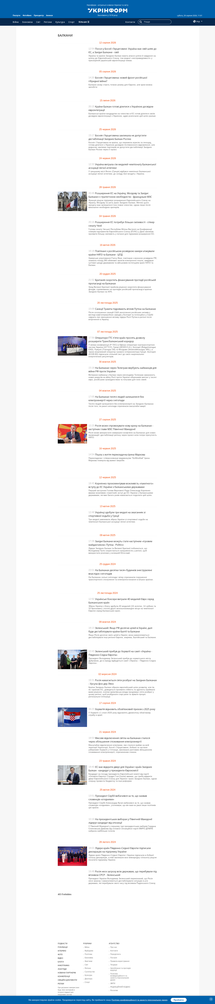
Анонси (49, 15)
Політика (88, 954)
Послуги (16, 15)
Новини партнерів (67, 973)
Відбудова (89, 951)
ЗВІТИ (112, 983)
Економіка (27, 22)
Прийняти (179, 1000)
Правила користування (119, 961)
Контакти (130, 22)
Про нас (113, 947)
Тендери (113, 965)
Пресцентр (39, 15)
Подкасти (62, 944)
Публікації (62, 947)
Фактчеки (88, 961)
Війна (16, 22)
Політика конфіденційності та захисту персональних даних (119, 977)
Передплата (115, 954)
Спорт (71, 22)
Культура (60, 22)
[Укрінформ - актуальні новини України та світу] (107, 10)
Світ (38, 22)
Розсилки (114, 990)
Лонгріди (62, 969)
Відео (60, 958)
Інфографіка (63, 965)
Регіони (48, 22)
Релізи (61, 984)
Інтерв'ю (62, 951)
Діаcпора (88, 979)
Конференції (64, 976)
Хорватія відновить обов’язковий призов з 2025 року (125, 709)
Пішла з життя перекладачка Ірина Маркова (120, 454)
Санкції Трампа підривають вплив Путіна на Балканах (125, 308)
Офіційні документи (67, 980)
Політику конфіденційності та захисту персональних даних (139, 1000)
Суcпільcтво (90, 972)
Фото (60, 954)
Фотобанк (27, 15)
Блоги (61, 962)
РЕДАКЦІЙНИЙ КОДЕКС (120, 987)
